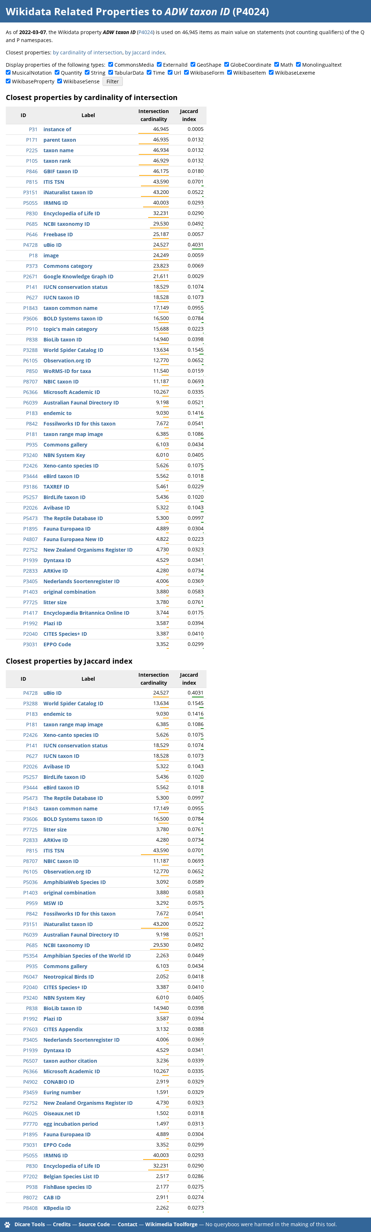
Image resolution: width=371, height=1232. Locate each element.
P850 (32, 371)
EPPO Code (57, 644)
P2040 (30, 633)
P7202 (30, 1176)
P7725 (30, 602)
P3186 (30, 486)
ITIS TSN (53, 181)
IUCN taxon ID (61, 297)
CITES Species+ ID (65, 633)
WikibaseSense (81, 81)
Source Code (94, 1224)
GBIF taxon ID (60, 171)
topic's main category (70, 328)
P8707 (30, 381)
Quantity (71, 72)
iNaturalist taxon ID (68, 192)
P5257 (30, 497)
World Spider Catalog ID (73, 350)
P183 (32, 413)
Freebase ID (58, 234)
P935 (32, 444)
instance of (57, 129)
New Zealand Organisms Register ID (88, 549)
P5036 (30, 882)
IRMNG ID (55, 202)
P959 (32, 903)
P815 (32, 181)
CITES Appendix (63, 1029)
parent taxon (59, 139)
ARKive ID (55, 570)
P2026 (30, 507)
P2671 (30, 276)
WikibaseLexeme (295, 72)
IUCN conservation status (75, 286)
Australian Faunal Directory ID (81, 402)
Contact (127, 1224)
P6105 (30, 360)
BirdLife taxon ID (64, 497)
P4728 (30, 244)
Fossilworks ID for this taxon (79, 423)
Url (177, 72)
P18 (33, 255)
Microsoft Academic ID (71, 392)
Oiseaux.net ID (61, 1113)
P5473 (30, 518)
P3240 (30, 455)
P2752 (30, 549)
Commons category (67, 265)
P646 (32, 234)
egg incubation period (70, 1123)
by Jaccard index (145, 52)
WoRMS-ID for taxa (67, 371)
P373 (32, 265)
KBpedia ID (57, 1207)
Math (286, 64)
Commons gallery (65, 444)
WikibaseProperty (33, 81)
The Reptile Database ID (73, 518)
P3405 (30, 581)
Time (159, 72)
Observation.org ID (67, 360)
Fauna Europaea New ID (73, 539)
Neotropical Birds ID (68, 976)
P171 (32, 139)
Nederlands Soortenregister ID (81, 581)
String (98, 72)
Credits (62, 1224)
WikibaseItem (249, 72)
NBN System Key (64, 455)
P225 (32, 150)
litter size (55, 602)
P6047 (30, 976)
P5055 (30, 202)
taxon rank (57, 160)
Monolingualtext (322, 64)
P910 (32, 328)
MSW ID (53, 903)
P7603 (30, 1029)
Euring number (62, 1092)
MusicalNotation (32, 72)
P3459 (30, 1092)
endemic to (57, 413)
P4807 (30, 539)
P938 (32, 1186)
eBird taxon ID (61, 476)
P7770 (30, 1123)
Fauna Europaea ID (67, 528)
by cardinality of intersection (87, 52)
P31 (33, 129)
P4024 (145, 32)
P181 (32, 434)
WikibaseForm (207, 72)
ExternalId (175, 64)
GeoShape (209, 64)
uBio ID (52, 244)
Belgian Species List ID (71, 1176)
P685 (32, 223)
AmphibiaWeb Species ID (74, 882)
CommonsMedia (134, 64)
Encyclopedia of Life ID (71, 213)
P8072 (30, 1197)
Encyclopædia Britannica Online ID (86, 612)
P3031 (30, 644)
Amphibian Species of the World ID (87, 955)
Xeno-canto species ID (71, 465)
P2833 (30, 570)
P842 (32, 423)
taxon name (58, 150)
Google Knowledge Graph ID (78, 276)
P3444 (30, 476)
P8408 (30, 1207)
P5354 (30, 955)
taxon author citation (70, 1060)
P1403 (30, 591)
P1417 (30, 612)
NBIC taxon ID (61, 381)
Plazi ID (52, 623)
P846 (32, 171)
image (51, 255)
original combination (69, 591)
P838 (32, 339)
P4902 (30, 1081)
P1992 (30, 623)
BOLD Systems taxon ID (73, 318)
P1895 (30, 528)
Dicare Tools (29, 1224)
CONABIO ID (58, 1081)
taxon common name (70, 307)
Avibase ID (56, 507)
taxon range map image (73, 434)
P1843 (30, 307)
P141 (32, 286)
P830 (32, 213)
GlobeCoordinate (250, 64)
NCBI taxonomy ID (66, 223)
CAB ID (52, 1197)
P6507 (30, 1060)
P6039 (30, 402)
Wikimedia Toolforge (171, 1224)
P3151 (30, 192)
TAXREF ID (56, 486)
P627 (32, 297)
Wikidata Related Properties (77, 11)
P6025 (30, 1113)
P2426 (30, 465)
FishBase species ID (67, 1186)
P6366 (30, 392)
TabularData (129, 72)
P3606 (30, 318)
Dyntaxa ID (57, 560)
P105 (32, 160)
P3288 (30, 350)
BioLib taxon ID (62, 339)
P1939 (30, 560)
